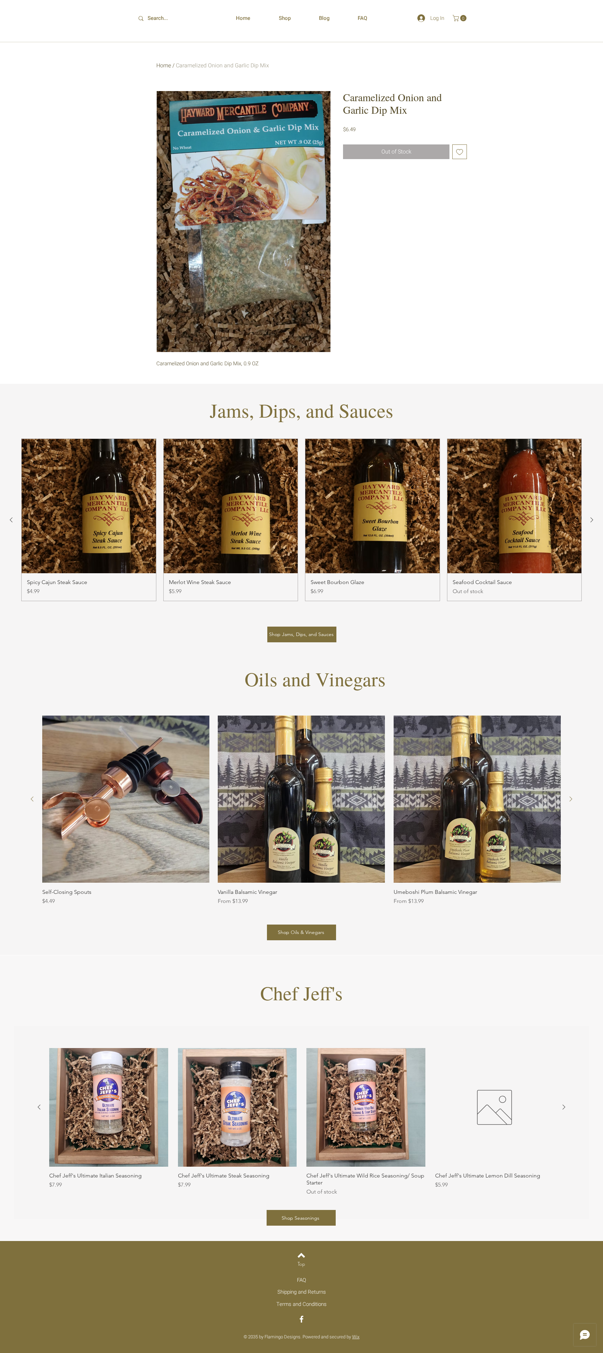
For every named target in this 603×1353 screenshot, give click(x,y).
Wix (355, 1336)
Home (163, 65)
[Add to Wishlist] (459, 151)
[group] (301, 519)
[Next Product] (592, 520)
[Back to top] (301, 1255)
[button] (460, 18)
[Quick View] (108, 1107)
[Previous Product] (11, 520)
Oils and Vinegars (315, 679)
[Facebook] (301, 1319)
